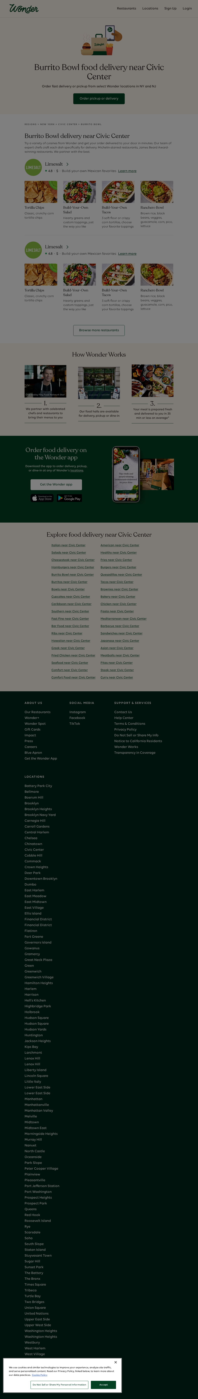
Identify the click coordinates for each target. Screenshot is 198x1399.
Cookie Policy (39, 1375)
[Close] (115, 1362)
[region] (62, 1375)
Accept (103, 1385)
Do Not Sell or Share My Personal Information (59, 1385)
